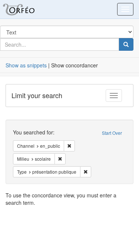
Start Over (112, 133)
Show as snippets (26, 65)
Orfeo (28, 9)
